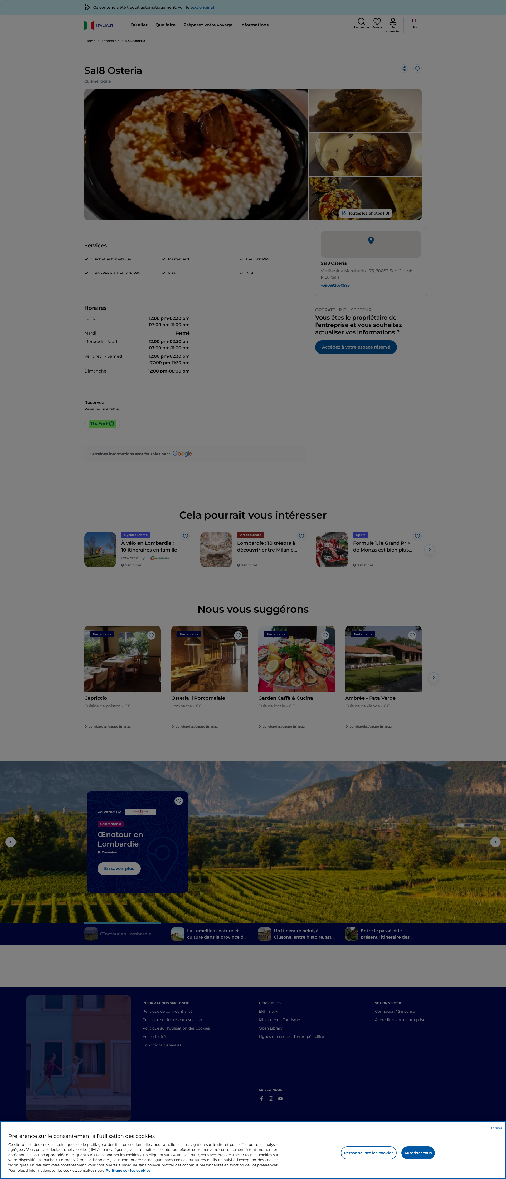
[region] (253, 1150)
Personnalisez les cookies (368, 1153)
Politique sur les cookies (128, 1170)
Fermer (496, 1128)
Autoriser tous (418, 1153)
